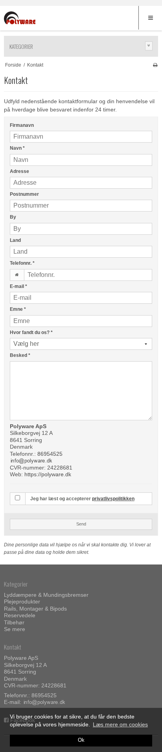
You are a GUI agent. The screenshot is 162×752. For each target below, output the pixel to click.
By (13, 217)
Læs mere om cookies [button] (120, 724)
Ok (81, 740)
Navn (17, 148)
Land (15, 240)
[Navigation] (150, 18)
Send (81, 524)
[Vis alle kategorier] (149, 45)
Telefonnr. (22, 263)
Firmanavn (22, 125)
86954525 (50, 454)
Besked (20, 355)
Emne (18, 309)
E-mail (18, 286)
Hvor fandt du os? (31, 332)
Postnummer (24, 194)
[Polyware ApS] (19, 18)
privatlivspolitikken (113, 498)
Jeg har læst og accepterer (82, 498)
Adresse (19, 171)
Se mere (14, 629)
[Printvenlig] (155, 65)
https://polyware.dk (47, 474)
